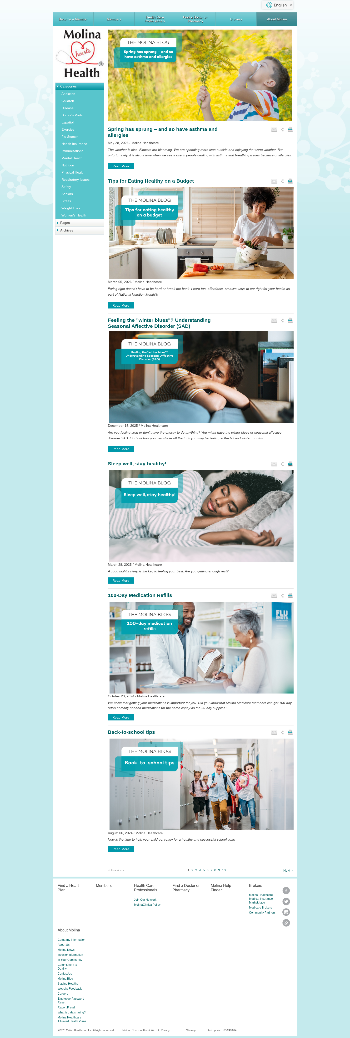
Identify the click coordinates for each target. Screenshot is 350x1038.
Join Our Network (145, 899)
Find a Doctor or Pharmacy (195, 19)
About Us (64, 944)
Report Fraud (66, 1007)
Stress (66, 201)
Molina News (66, 949)
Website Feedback (70, 988)
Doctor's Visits (72, 115)
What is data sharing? (72, 1012)
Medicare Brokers (260, 907)
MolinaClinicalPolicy (147, 904)
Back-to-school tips (131, 732)
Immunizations (72, 151)
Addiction (68, 94)
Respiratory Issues (75, 179)
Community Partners (262, 912)
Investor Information (70, 954)
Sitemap (190, 1030)
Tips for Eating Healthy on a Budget (151, 181)
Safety (66, 187)
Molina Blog (65, 978)
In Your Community (70, 959)
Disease (67, 108)
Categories (68, 86)
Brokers (236, 19)
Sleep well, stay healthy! (137, 463)
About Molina (277, 19)
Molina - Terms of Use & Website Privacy (146, 1030)
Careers (63, 993)
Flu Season (70, 137)
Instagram (286, 913)
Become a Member (73, 19)
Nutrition (67, 165)
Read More (120, 166)
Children (67, 101)
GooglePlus (286, 924)
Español (67, 122)
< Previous (116, 870)
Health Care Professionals (155, 19)
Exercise (67, 129)
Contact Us (65, 973)
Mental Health (71, 158)
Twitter (286, 892)
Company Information (71, 939)
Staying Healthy (68, 983)
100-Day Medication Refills (140, 595)
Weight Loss (70, 208)
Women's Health (73, 215)
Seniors (67, 194)
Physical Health (73, 172)
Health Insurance (74, 144)
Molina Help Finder (221, 887)
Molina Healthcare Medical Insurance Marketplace (261, 898)
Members (114, 19)
